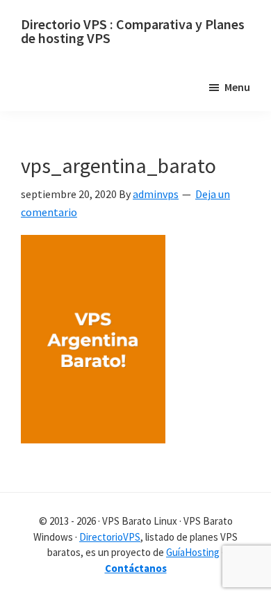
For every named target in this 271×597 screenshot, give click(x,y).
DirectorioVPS (109, 536)
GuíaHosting (193, 552)
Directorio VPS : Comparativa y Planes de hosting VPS (133, 31)
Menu (237, 87)
